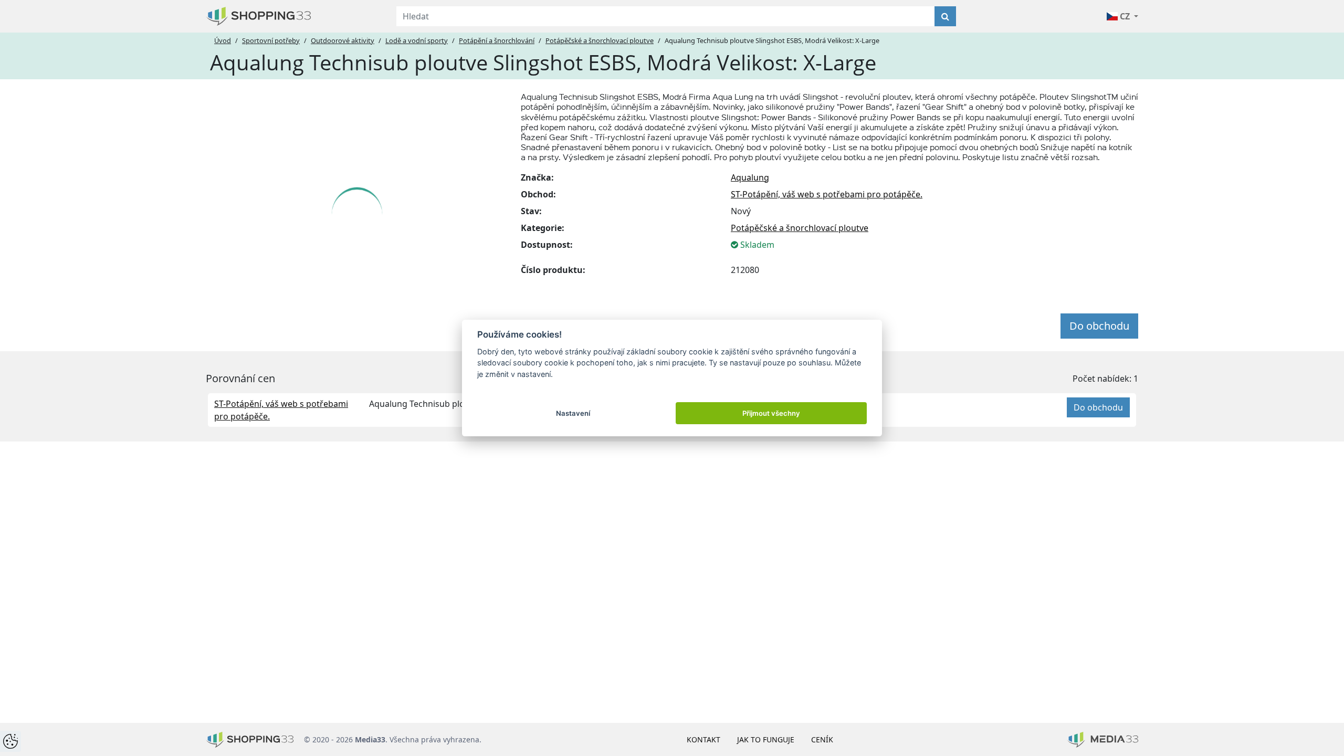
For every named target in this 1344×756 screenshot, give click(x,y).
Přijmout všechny (771, 413)
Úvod (222, 40)
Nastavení (573, 413)
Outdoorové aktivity (342, 40)
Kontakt (703, 739)
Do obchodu (1099, 326)
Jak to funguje (765, 739)
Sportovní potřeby (271, 40)
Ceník (822, 739)
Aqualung (750, 177)
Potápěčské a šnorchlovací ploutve (599, 40)
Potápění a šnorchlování (496, 40)
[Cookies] (10, 741)
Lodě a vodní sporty (416, 40)
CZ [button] (1125, 16)
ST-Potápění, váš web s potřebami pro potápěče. (826, 194)
